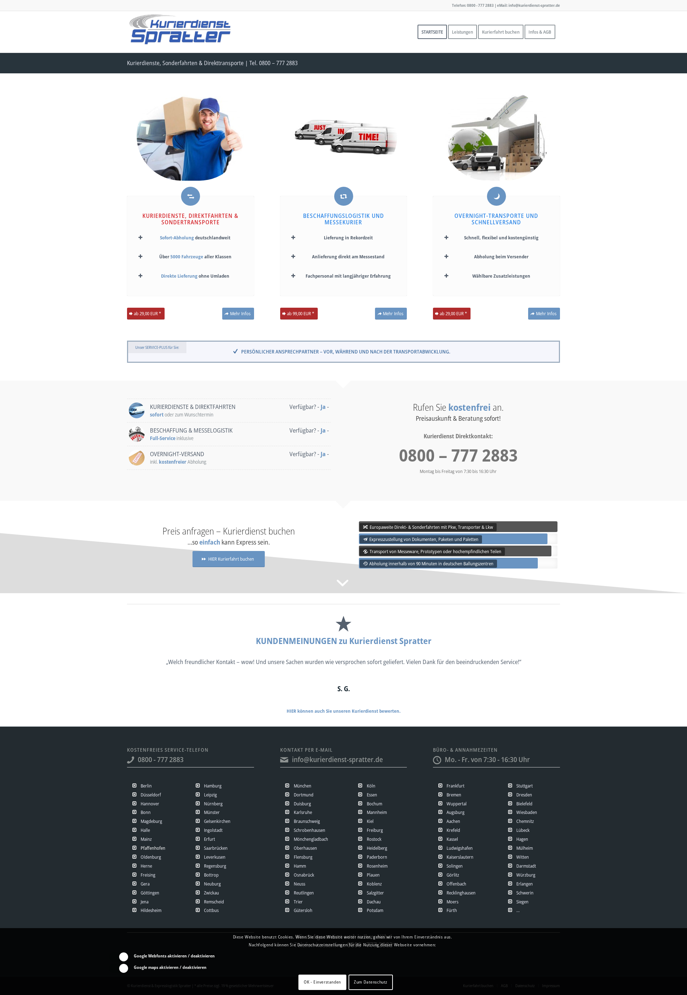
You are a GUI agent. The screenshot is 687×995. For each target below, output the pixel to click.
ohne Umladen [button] (195, 276)
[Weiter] (544, 667)
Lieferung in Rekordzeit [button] (348, 237)
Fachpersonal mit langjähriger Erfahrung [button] (348, 276)
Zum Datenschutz (371, 982)
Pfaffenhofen (153, 848)
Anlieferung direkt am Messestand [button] (348, 256)
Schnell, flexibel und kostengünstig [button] (501, 237)
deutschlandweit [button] (195, 237)
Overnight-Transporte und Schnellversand (496, 219)
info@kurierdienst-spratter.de (337, 759)
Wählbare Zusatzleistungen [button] (501, 276)
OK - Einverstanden (322, 982)
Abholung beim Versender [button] (501, 256)
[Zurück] (143, 667)
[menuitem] (432, 32)
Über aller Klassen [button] (195, 256)
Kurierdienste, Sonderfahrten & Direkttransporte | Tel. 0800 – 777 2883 (212, 63)
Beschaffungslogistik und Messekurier (343, 219)
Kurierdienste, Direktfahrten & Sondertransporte (190, 219)
